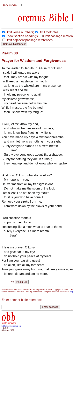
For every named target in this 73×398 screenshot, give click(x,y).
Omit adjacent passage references (29, 40)
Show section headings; (22, 36)
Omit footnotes (48, 32)
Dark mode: (10, 5)
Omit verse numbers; (19, 32)
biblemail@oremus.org (11, 326)
